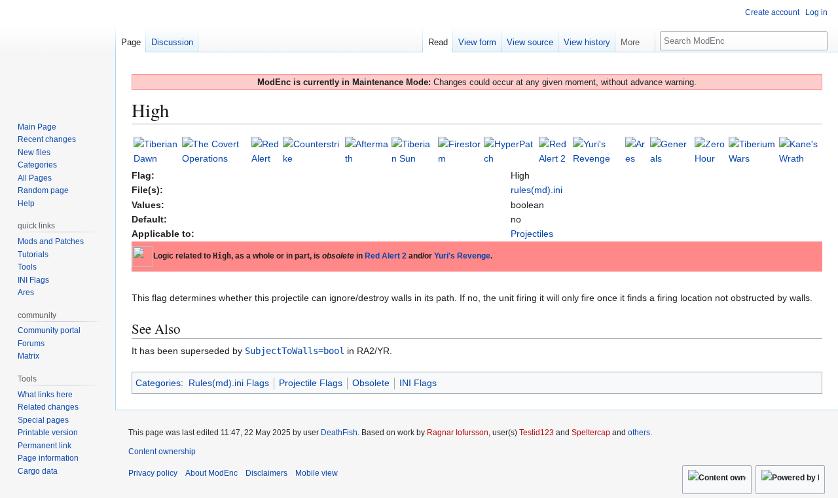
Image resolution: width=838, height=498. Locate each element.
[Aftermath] (367, 150)
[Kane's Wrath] (799, 150)
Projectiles (532, 233)
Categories (158, 383)
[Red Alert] (265, 150)
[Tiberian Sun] (413, 150)
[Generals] (671, 150)
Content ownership (162, 451)
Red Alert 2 (386, 255)
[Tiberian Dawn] (156, 150)
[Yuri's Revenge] (598, 150)
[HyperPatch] (510, 150)
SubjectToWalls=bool (294, 351)
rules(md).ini (536, 190)
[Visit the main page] (57, 52)
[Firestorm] (460, 150)
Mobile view (316, 473)
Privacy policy (152, 473)
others (639, 432)
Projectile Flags (310, 383)
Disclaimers (266, 473)
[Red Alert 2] (555, 150)
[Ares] (636, 150)
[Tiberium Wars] (752, 150)
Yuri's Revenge (462, 255)
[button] (635, 39)
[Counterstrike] (312, 150)
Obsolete (371, 383)
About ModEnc (211, 473)
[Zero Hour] (710, 150)
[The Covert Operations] (215, 150)
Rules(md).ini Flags (229, 383)
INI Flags (418, 383)
